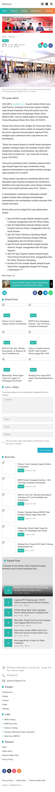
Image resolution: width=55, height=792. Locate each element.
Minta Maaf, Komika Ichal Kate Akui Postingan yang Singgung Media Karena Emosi (32, 621)
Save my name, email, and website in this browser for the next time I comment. (27, 442)
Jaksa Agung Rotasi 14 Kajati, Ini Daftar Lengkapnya (29, 641)
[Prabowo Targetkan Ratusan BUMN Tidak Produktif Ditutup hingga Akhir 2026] (41, 338)
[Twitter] (40, 293)
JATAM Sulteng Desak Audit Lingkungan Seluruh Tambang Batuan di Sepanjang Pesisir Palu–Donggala (31, 611)
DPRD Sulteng (9, 720)
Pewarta (10, 45)
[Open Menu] (46, 4)
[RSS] (19, 771)
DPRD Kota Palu (10, 724)
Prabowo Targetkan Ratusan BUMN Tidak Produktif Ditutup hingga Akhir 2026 (39, 351)
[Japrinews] (7, 4)
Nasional (5, 40)
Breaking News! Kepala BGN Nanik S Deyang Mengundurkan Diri (41, 378)
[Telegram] (45, 293)
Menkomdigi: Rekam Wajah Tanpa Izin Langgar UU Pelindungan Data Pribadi (12, 378)
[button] (42, 4)
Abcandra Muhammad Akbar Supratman (19, 732)
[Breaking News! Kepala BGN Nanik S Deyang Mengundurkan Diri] (41, 365)
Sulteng (5, 696)
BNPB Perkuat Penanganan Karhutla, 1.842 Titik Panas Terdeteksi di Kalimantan (39, 323)
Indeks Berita (7, 751)
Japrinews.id (18, 104)
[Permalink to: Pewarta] (5, 45)
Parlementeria (7, 692)
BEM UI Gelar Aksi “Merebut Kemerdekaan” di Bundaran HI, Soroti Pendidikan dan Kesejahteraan (14, 351)
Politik (4, 705)
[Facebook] (35, 293)
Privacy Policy (7, 759)
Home (4, 747)
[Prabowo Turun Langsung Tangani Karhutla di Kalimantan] (14, 311)
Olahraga (5, 709)
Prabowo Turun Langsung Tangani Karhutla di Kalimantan (14, 322)
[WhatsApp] (50, 293)
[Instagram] (14, 771)
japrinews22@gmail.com (16, 681)
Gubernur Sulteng (11, 728)
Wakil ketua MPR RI (12, 736)
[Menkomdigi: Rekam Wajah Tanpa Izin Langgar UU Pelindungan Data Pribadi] (14, 365)
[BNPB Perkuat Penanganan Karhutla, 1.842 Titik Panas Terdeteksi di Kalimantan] (41, 311)
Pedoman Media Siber (10, 755)
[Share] (50, 45)
